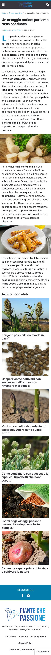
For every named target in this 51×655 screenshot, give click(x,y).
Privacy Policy (38, 636)
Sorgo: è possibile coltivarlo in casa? (23, 336)
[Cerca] (47, 4)
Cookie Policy (25, 643)
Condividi (44, 651)
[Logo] (25, 4)
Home (4, 13)
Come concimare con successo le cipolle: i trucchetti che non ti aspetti (25, 477)
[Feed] (28, 595)
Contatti (23, 636)
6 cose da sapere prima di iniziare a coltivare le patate (25, 570)
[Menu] (3, 4)
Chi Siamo (10, 636)
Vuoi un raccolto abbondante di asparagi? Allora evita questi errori (23, 430)
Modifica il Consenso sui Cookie (25, 649)
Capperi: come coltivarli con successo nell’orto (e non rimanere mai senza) (21, 382)
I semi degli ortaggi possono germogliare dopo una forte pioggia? (21, 524)
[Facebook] (22, 595)
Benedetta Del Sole (12, 30)
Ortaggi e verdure (15, 13)
